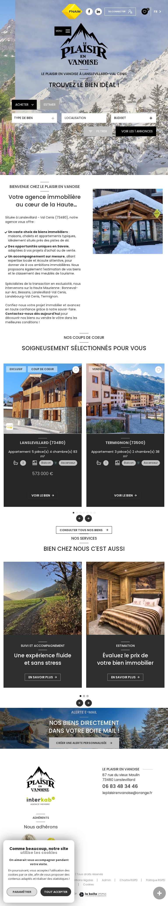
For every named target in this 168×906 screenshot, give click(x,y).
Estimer (50, 104)
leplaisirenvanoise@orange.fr (127, 792)
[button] (88, 518)
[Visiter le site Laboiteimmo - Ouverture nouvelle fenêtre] (92, 894)
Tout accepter (55, 892)
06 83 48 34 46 (120, 786)
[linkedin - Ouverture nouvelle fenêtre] (98, 11)
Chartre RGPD (128, 880)
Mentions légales (82, 880)
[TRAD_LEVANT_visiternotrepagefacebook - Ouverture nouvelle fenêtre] (89, 11)
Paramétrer (22, 892)
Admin (106, 880)
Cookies (88, 884)
